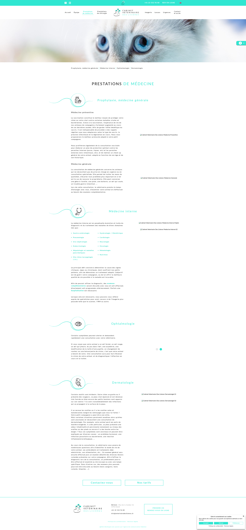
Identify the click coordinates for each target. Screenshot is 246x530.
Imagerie (148, 12)
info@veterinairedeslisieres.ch (122, 513)
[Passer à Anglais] (180, 3)
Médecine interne (107, 68)
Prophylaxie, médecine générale (84, 68)
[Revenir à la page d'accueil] (123, 3)
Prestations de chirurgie (102, 12)
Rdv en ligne (168, 3)
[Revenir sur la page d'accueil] (88, 508)
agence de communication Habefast (135, 526)
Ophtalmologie (123, 68)
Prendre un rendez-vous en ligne (158, 509)
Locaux (157, 12)
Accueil (68, 12)
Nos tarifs (144, 483)
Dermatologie (137, 68)
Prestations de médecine (88, 12)
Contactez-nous (102, 483)
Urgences (167, 12)
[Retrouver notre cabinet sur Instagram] (70, 3)
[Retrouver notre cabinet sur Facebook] (65, 3)
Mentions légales (132, 521)
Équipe (76, 12)
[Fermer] (244, 516)
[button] (157, 349)
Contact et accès (177, 12)
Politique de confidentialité (117, 521)
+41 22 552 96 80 (152, 3)
